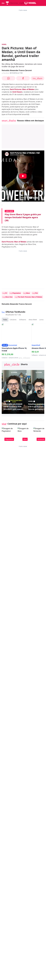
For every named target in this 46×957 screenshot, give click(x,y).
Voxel (4, 44)
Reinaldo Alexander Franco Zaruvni (17, 70)
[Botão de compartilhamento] (8, 78)
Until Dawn (17, 92)
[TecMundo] (7, 2)
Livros (41, 320)
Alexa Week (33, 320)
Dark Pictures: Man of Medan (22, 89)
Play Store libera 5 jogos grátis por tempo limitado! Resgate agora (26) (23, 217)
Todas (5, 320)
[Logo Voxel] (30, 3)
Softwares (22, 320)
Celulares (13, 320)
